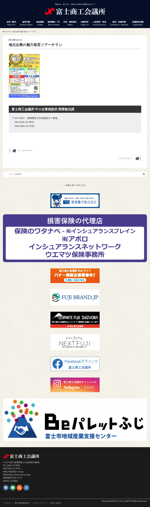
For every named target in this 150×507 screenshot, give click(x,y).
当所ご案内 (11, 23)
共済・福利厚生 (70, 23)
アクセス (7, 503)
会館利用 (85, 23)
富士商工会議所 (123, 501)
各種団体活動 (138, 23)
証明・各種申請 (119, 23)
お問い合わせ (55, 503)
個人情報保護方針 (22, 503)
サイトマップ (40, 503)
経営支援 (26, 23)
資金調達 (40, 23)
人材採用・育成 (99, 23)
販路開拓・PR (54, 23)
